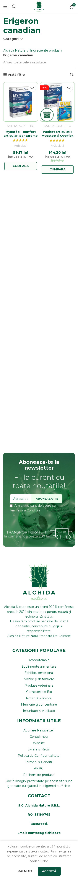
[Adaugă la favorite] (32, 88)
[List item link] (39, 660)
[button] (20, 166)
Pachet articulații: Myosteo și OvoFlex (57, 134)
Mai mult (25, 871)
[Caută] (14, 6)
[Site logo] (39, 6)
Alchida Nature (14, 50)
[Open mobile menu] (5, 6)
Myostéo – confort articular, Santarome (21, 134)
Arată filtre (16, 75)
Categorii (11, 38)
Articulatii (20, 145)
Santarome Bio (20, 126)
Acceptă (49, 871)
